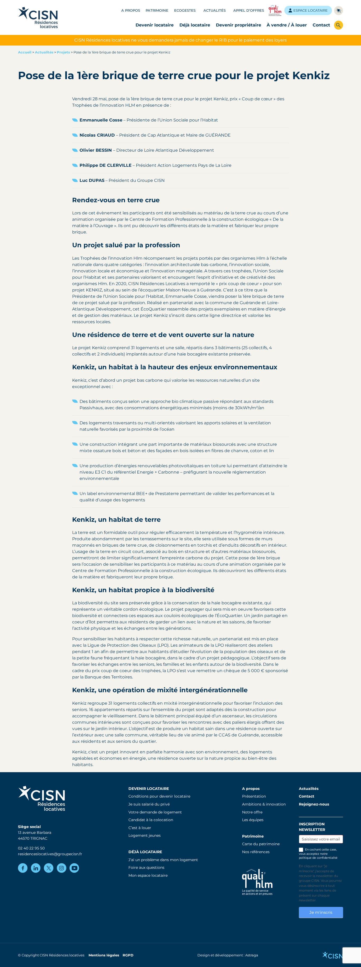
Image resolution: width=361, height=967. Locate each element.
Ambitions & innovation (264, 804)
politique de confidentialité (318, 858)
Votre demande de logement (155, 812)
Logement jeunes (144, 835)
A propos (130, 10)
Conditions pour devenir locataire (159, 796)
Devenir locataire (155, 25)
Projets (63, 52)
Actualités (214, 10)
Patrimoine (157, 10)
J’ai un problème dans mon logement (163, 859)
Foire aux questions (146, 867)
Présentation (254, 796)
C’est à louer (139, 827)
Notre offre (252, 812)
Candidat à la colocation (150, 819)
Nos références (256, 851)
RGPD (128, 955)
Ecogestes (185, 10)
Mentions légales (104, 955)
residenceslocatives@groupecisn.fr (50, 854)
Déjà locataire (194, 25)
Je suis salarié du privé (149, 804)
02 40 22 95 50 (31, 848)
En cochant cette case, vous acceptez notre (318, 854)
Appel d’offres (248, 10)
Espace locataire (310, 10)
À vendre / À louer (287, 25)
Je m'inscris (320, 912)
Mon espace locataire (148, 875)
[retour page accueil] (38, 17)
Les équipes (252, 819)
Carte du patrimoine (261, 844)
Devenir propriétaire (238, 25)
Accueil (24, 52)
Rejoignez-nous (314, 804)
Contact (321, 25)
